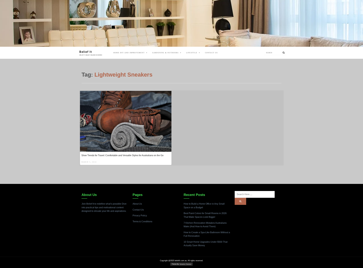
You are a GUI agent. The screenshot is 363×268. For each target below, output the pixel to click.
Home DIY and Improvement (129, 53)
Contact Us (211, 53)
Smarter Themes (185, 264)
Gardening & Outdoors (165, 53)
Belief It (85, 52)
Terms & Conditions (142, 221)
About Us (137, 204)
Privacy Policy (140, 215)
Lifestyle (191, 53)
